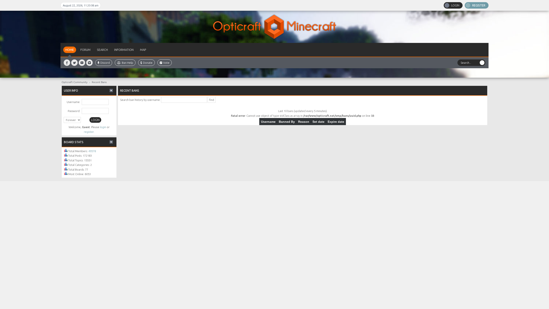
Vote (166, 62)
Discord (105, 62)
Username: (73, 101)
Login (455, 5)
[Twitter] (74, 62)
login (103, 127)
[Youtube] (82, 62)
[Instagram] (89, 62)
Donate (147, 62)
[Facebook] (67, 62)
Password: (74, 110)
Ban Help (127, 62)
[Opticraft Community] (274, 27)
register (89, 131)
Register (478, 5)
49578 (92, 151)
